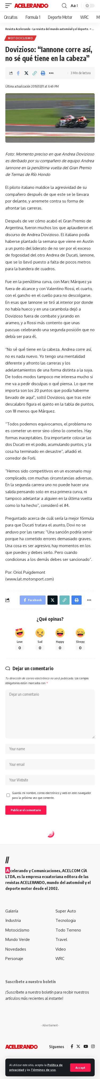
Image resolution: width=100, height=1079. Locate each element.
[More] (51, 73)
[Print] (43, 73)
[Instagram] (93, 1047)
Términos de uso (43, 1069)
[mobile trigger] (9, 5)
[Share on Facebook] (18, 73)
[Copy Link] (34, 73)
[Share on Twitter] (26, 73)
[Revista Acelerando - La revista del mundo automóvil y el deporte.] (31, 5)
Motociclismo (20, 38)
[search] (64, 6)
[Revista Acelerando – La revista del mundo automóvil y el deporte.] (21, 1046)
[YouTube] (85, 1047)
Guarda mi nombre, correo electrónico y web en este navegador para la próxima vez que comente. (51, 795)
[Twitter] (78, 1047)
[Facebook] (72, 1047)
